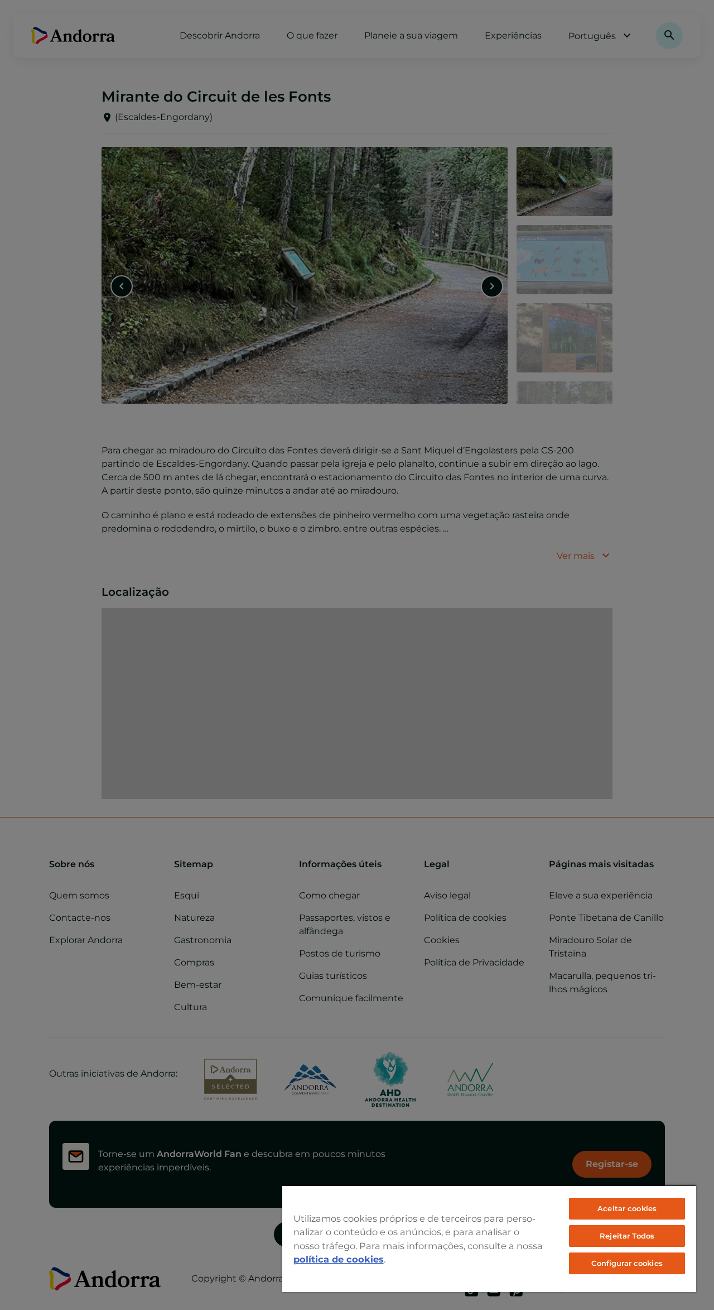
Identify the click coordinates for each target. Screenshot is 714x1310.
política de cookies (338, 1259)
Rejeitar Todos (627, 1235)
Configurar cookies (626, 1263)
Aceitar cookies (627, 1208)
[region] (489, 1238)
